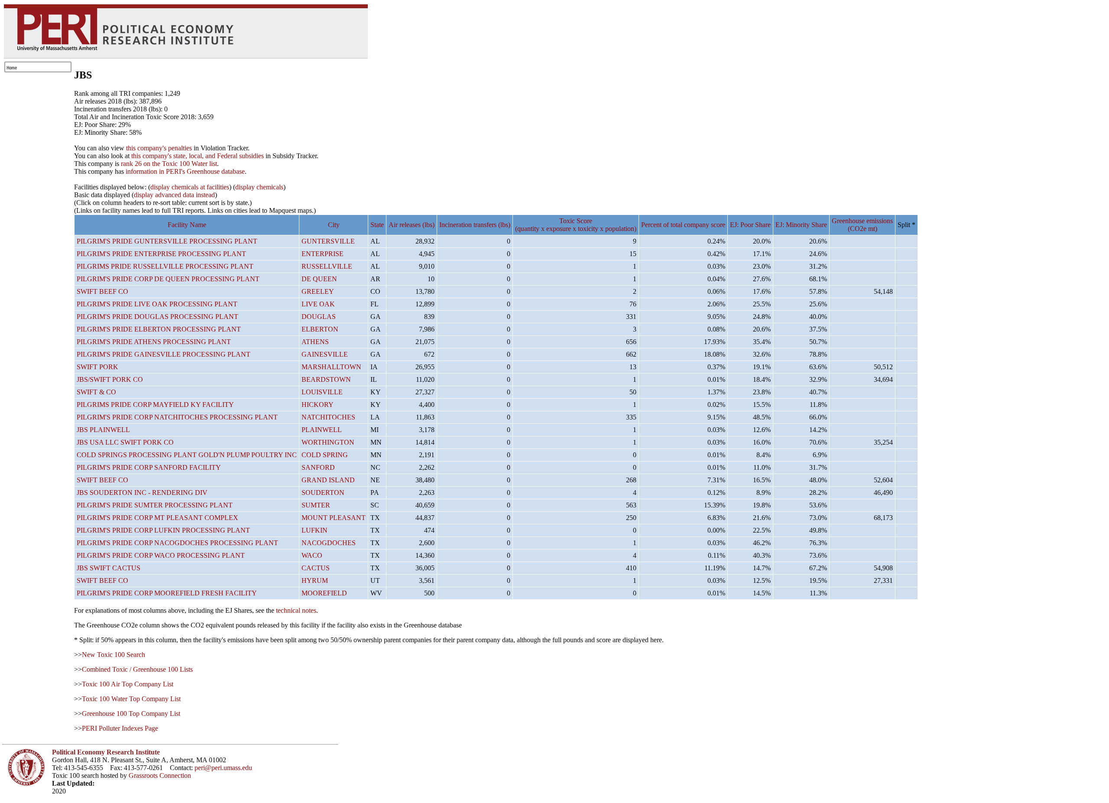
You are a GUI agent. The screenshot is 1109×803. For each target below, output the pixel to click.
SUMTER (316, 505)
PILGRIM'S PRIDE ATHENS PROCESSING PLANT (154, 341)
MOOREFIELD (324, 593)
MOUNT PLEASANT (334, 517)
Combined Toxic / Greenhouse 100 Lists (137, 669)
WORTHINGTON (328, 442)
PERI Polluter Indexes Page (120, 728)
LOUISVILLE (322, 392)
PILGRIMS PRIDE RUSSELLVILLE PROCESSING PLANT (165, 266)
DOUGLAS (319, 316)
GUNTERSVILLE (328, 241)
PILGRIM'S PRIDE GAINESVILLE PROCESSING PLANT (163, 354)
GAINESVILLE (325, 354)
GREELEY (318, 291)
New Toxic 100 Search (113, 654)
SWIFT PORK (97, 367)
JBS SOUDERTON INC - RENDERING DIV (142, 492)
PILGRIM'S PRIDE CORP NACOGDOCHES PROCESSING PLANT (177, 542)
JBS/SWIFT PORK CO (110, 379)
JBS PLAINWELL (103, 429)
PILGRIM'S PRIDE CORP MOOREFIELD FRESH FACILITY (167, 593)
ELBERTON (320, 329)
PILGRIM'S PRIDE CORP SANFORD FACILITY (149, 467)
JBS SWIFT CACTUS (108, 568)
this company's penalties (159, 148)
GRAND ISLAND (328, 480)
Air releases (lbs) (412, 224)
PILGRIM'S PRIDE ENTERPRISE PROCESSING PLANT (161, 253)
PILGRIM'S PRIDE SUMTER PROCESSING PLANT (155, 505)
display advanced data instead (174, 194)
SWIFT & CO (96, 392)
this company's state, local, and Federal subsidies (197, 155)
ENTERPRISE (323, 253)
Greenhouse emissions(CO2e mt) (862, 224)
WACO (312, 555)
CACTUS (316, 568)
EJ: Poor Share (750, 224)
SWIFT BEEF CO (102, 291)
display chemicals (259, 187)
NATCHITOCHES (328, 417)
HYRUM (315, 580)
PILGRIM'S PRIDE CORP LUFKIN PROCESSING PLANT (163, 530)
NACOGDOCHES (329, 542)
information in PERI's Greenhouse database (185, 171)
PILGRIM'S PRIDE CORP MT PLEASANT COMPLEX (157, 517)
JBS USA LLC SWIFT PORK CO (125, 442)
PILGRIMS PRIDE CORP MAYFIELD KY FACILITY (155, 404)
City (334, 224)
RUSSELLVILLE (327, 266)
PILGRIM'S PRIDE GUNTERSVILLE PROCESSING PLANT (167, 241)
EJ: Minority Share (801, 224)
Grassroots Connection (160, 775)
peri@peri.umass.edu (223, 767)
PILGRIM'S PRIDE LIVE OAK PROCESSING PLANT (157, 304)
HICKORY (318, 404)
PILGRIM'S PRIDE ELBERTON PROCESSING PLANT (159, 329)
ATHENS (315, 341)
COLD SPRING (325, 454)
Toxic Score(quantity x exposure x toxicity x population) (575, 224)
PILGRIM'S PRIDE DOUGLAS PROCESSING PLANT (157, 316)
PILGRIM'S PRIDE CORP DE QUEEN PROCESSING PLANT (168, 279)
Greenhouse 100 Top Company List (131, 713)
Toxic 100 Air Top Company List (127, 684)
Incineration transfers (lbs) (474, 224)
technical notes (296, 610)
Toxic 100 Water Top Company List (131, 698)
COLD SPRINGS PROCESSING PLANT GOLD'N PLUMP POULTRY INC (187, 454)
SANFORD (318, 467)
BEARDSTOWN (326, 379)
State (377, 224)
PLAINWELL (322, 429)
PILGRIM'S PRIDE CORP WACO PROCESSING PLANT (161, 555)
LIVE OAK (318, 304)
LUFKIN (315, 530)
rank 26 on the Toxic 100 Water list (169, 163)
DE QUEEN (319, 279)
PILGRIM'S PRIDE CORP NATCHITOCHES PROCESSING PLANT (177, 417)
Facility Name (187, 224)
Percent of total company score (683, 224)
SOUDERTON (323, 492)
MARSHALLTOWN (331, 367)
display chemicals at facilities (189, 187)
